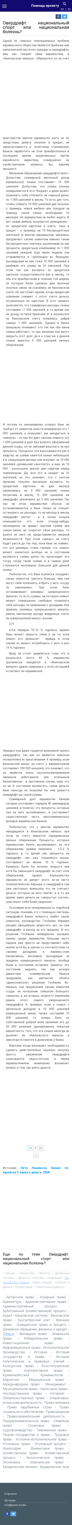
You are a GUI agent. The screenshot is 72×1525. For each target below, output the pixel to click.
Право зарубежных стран (29, 1407)
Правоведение (57, 1412)
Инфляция (54, 1278)
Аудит (7, 1315)
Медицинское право (46, 1380)
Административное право (45, 1302)
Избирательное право (43, 1338)
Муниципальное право (20, 1389)
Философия (12, 1448)
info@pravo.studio (15, 1505)
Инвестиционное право (28, 1343)
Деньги (8, 1334)
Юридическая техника (20, 1467)
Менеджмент (55, 1384)
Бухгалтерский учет (34, 1320)
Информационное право (21, 1347)
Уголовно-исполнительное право (41, 1439)
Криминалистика (16, 1375)
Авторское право (20, 1297)
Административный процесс (30, 1306)
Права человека (56, 1402)
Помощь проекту (45, 6)
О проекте (10, 1493)
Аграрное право (53, 1297)
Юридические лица (54, 1467)
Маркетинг (11, 1380)
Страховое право (44, 1425)
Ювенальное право (47, 1462)
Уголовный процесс (50, 1444)
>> (69, 9)
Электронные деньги (49, 1287)
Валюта (44, 1273)
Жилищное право (33, 1334)
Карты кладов (42, 1282)
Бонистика (27, 1273)
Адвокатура (12, 1302)
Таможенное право (52, 1430)
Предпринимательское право (26, 1421)
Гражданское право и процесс (41, 1325)
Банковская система (31, 1315)
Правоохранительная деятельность (36, 1416)
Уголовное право (16, 1444)
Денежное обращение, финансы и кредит (35, 1329)
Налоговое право (53, 1389)
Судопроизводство (17, 1430)
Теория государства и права (26, 1435)
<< (62, 9)
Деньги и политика (31, 1278)
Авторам (9, 1500)
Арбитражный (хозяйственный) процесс (34, 1311)
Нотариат (57, 1393)
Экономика (11, 1462)
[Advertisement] (36, 98)
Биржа (10, 1273)
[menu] (4, 5)
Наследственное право (22, 1393)
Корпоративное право (43, 1370)
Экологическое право (45, 1458)
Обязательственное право (24, 1398)
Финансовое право (47, 1448)
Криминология (51, 1375)
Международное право (21, 1384)
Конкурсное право (18, 1366)
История (40, 1352)
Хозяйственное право (20, 1453)
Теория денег (24, 1287)
